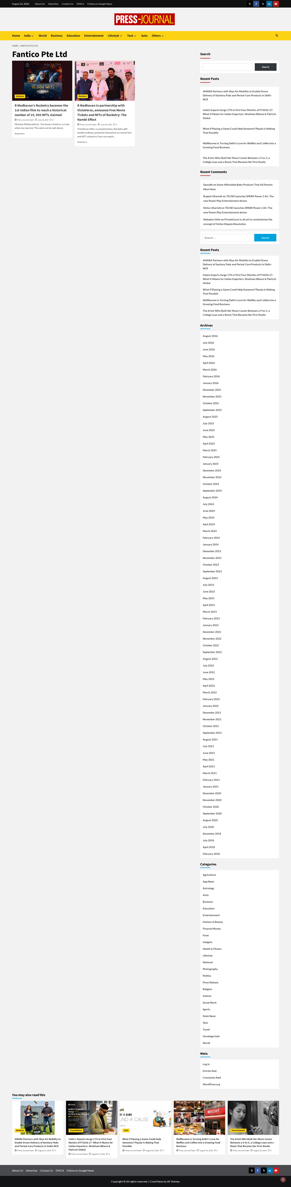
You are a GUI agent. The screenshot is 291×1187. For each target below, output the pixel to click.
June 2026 (209, 349)
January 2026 (211, 383)
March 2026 (210, 369)
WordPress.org (211, 1084)
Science (207, 995)
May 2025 (208, 436)
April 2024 (209, 524)
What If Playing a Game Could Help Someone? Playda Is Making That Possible (239, 130)
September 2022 (212, 652)
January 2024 (211, 544)
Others (156, 36)
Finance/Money (212, 928)
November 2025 (212, 396)
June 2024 (209, 510)
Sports (206, 1009)
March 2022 (210, 692)
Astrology (208, 888)
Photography (210, 968)
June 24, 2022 (106, 124)
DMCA (80, 3)
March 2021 (210, 773)
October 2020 (211, 806)
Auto (144, 36)
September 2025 (212, 409)
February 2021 (211, 779)
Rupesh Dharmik (212, 196)
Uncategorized (211, 1036)
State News (209, 1016)
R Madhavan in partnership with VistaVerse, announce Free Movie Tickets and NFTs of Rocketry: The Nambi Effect (101, 112)
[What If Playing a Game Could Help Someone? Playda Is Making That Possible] (145, 1118)
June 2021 (209, 752)
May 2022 (208, 678)
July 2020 (208, 826)
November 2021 (212, 719)
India (27, 36)
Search (205, 54)
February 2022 (211, 699)
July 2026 (208, 342)
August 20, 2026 (152, 1150)
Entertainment (94, 36)
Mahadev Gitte (211, 219)
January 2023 (211, 625)
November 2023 (212, 557)
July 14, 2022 (43, 120)
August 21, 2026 (98, 1154)
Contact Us (67, 3)
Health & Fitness (212, 948)
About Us (40, 3)
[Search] (277, 36)
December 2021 (212, 712)
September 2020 (212, 813)
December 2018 (212, 833)
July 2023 (208, 584)
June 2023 (209, 591)
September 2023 (212, 571)
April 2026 (209, 362)
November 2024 (212, 477)
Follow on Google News (99, 3)
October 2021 (211, 725)
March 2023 (210, 611)
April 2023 (209, 604)
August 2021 (210, 739)
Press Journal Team (25, 120)
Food (206, 935)
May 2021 (208, 759)
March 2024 (210, 530)
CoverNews (156, 1181)
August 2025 (210, 416)
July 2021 (208, 746)
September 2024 (212, 490)
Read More (19, 133)
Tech (130, 36)
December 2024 (212, 470)
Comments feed (212, 1077)
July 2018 (208, 840)
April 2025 (209, 443)
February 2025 (211, 456)
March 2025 (210, 450)
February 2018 (211, 853)
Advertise (53, 3)
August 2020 (210, 820)
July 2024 (208, 504)
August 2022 (210, 658)
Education (73, 36)
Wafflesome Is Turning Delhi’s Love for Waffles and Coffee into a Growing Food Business (239, 145)
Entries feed (210, 1070)
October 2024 (211, 483)
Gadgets (207, 942)
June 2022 (209, 672)
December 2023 (212, 551)
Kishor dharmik (212, 207)
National (208, 962)
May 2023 (208, 598)
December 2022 (212, 631)
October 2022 (211, 645)
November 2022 (212, 638)
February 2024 (211, 537)
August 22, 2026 (44, 1150)
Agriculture (209, 874)
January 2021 (211, 786)
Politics (207, 975)
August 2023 (210, 578)
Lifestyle (113, 36)
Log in (206, 1064)
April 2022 (209, 685)
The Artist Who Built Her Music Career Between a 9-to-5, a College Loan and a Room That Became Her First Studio (236, 159)
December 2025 (212, 389)
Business (56, 36)
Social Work (210, 1002)
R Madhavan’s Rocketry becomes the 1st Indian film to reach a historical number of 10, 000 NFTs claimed (41, 110)
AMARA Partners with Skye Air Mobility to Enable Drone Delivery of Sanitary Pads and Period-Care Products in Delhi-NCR (237, 95)
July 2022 (208, 665)
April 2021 (209, 766)
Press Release (210, 982)
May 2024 (208, 517)
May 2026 (208, 356)
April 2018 (209, 847)
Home (16, 36)
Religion (207, 989)
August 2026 (210, 335)
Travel (206, 1029)
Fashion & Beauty (213, 921)
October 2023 (211, 564)
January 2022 (211, 705)
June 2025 (209, 430)
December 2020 (212, 793)
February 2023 (211, 618)
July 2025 (208, 423)
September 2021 (212, 732)
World (43, 36)
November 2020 (212, 799)
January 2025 (211, 463)
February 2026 (211, 376)
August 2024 (210, 497)
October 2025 (211, 403)
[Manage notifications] (283, 1179)
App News (208, 881)
